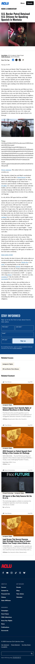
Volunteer (19, 597)
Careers (3, 587)
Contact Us (4, 590)
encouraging (4, 279)
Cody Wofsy (4, 55)
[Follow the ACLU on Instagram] (11, 573)
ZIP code (4, 339)
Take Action (20, 594)
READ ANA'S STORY (7, 255)
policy (3, 264)
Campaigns (4, 610)
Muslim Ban (24, 262)
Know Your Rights (6, 620)
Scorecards (4, 630)
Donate (29, 3)
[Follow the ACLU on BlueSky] (24, 573)
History (3, 597)
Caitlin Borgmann (5, 56)
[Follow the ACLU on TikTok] (16, 573)
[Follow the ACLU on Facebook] (3, 573)
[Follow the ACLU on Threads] (20, 573)
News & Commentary (8, 9)
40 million (4, 185)
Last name (18, 326)
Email (3, 333)
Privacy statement (15, 645)
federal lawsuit (21, 177)
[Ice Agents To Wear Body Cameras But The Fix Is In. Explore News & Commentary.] (17, 489)
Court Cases (5, 614)
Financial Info (5, 594)
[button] (20, 60)
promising (4, 277)
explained (4, 217)
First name (5, 326)
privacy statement (17, 348)
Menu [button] (22, 3)
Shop (18, 590)
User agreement (5, 645)
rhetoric (18, 266)
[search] (32, 654)
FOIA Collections (6, 617)
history (10, 275)
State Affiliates (6, 600)
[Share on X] (16, 60)
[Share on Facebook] (13, 60)
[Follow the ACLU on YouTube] (7, 573)
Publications (5, 627)
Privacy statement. (6, 170)
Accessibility (4, 647)
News (3, 624)
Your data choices (26, 645)
